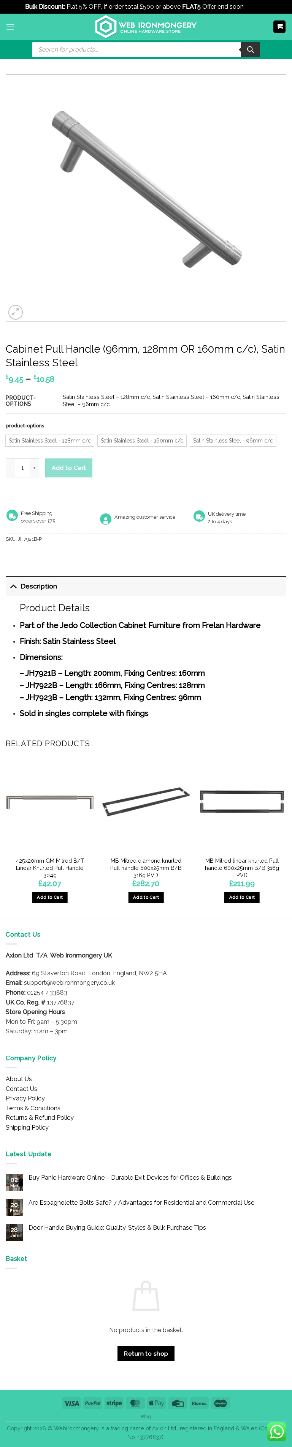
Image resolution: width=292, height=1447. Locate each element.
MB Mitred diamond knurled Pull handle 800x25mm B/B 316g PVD (146, 867)
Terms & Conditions (33, 1108)
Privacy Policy (25, 1098)
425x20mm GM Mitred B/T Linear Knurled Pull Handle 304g (50, 867)
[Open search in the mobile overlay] (146, 49)
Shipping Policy (27, 1127)
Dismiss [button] (256, 6)
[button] (10, 26)
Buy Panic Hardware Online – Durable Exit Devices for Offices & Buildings (130, 1177)
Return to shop (146, 1353)
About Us (19, 1079)
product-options (25, 425)
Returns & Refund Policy (40, 1117)
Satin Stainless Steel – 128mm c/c (106, 397)
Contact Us (21, 1088)
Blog (146, 1416)
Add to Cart (69, 467)
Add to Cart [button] (50, 897)
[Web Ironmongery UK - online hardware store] (146, 27)
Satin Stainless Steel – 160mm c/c (196, 397)
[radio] (50, 440)
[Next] (286, 837)
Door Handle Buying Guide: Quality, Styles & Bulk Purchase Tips (117, 1227)
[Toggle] (13, 586)
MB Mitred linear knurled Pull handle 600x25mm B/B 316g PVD (242, 867)
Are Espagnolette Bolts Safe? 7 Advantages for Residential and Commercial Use (141, 1202)
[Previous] (6, 837)
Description (39, 586)
